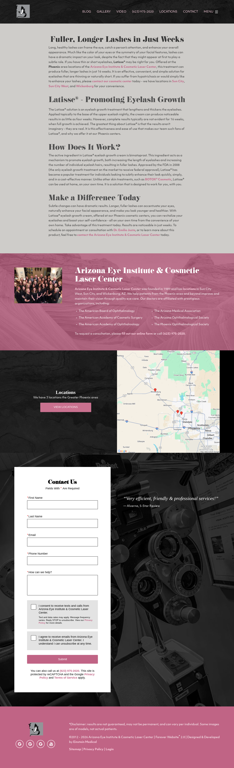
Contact (190, 11)
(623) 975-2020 (174, 334)
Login (110, 749)
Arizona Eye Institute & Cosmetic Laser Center (123, 67)
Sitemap (75, 749)
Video (121, 11)
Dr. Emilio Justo (124, 230)
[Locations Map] (168, 401)
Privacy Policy (93, 749)
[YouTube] (51, 744)
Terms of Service (65, 677)
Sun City (178, 81)
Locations (168, 11)
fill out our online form (137, 334)
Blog (86, 11)
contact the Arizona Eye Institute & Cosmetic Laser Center (118, 235)
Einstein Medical (85, 742)
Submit (62, 659)
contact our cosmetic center (112, 81)
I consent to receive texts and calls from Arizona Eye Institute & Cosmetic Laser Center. (65, 614)
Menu (208, 11)
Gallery (104, 11)
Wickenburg (85, 86)
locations (189, 289)
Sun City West (58, 86)
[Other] (20, 744)
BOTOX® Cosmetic (158, 179)
